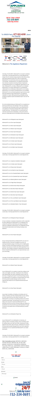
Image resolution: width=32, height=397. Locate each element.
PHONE (2, 362)
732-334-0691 (13, 19)
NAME (2, 357)
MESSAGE (3, 371)
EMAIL (2, 366)
